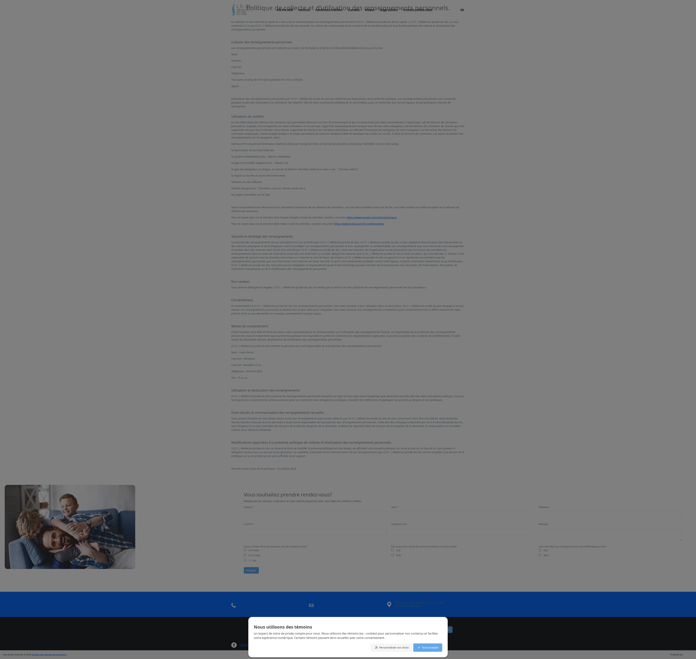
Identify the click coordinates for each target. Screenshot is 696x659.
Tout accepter (430, 647)
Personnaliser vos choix (394, 647)
